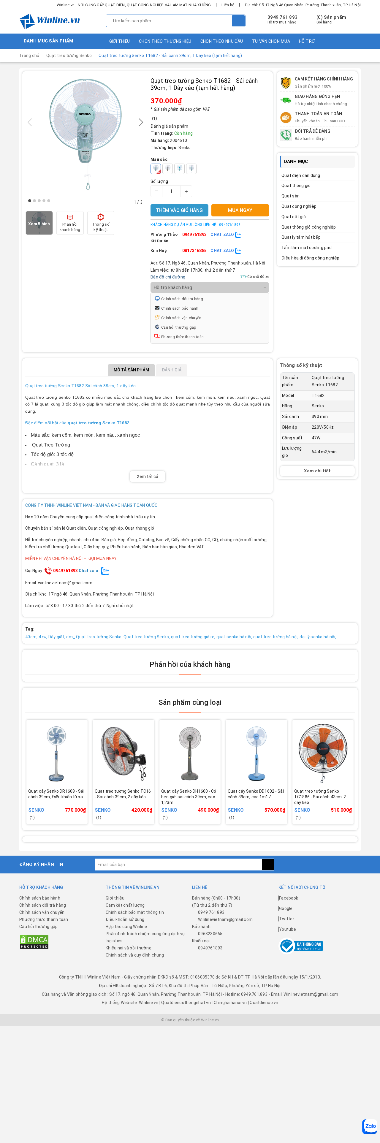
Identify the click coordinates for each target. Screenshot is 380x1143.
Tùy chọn (65, 805)
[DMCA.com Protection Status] (34, 941)
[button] (29, 200)
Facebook (288, 898)
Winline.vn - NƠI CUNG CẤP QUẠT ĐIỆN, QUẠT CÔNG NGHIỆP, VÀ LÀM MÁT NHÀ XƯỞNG (134, 5)
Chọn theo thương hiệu (165, 41)
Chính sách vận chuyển (181, 318)
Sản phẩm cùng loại (190, 702)
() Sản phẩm (331, 20)
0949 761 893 (282, 17)
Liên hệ (227, 5)
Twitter (286, 918)
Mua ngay (132, 805)
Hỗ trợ (307, 41)
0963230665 (210, 933)
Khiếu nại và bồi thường (128, 948)
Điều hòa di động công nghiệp (310, 258)
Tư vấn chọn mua (271, 41)
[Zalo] (369, 1126)
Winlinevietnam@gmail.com (225, 919)
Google (286, 908)
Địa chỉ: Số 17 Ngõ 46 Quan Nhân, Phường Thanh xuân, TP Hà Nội (303, 5)
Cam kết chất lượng (125, 905)
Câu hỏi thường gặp (179, 327)
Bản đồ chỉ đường (168, 277)
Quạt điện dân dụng (300, 175)
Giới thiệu (119, 41)
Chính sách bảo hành (179, 308)
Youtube (287, 929)
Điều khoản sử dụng (125, 919)
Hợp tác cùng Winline (126, 926)
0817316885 (194, 250)
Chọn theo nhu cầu (221, 41)
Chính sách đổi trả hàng (182, 299)
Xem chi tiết (317, 471)
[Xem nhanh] (85, 802)
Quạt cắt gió (293, 216)
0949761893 (194, 234)
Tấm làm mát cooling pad (306, 247)
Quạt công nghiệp (298, 206)
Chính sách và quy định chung (135, 955)
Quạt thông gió (296, 185)
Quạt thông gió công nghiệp (308, 227)
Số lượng (159, 181)
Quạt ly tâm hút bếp (301, 237)
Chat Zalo (222, 234)
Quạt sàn (290, 196)
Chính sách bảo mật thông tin (135, 912)
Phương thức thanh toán (182, 337)
